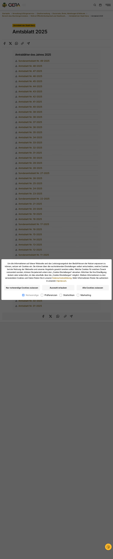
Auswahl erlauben (58, 288)
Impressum (61, 281)
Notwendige (32, 295)
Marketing (85, 295)
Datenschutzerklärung (62, 278)
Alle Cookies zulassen (92, 288)
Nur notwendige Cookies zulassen (22, 288)
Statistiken (69, 295)
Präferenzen (51, 295)
